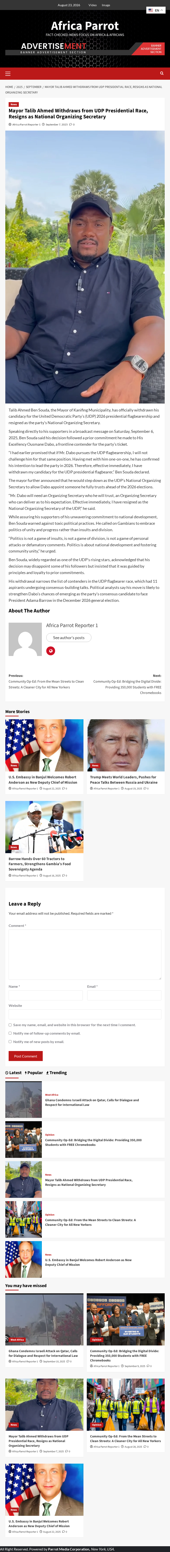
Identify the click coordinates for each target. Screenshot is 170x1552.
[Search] (162, 74)
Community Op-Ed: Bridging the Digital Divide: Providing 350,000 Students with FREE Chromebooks (93, 1142)
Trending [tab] (58, 1073)
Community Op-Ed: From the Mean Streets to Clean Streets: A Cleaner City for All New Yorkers (90, 1222)
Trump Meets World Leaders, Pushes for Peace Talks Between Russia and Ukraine (124, 780)
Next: (127, 684)
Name (14, 986)
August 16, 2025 (52, 876)
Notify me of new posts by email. (38, 1041)
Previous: (46, 681)
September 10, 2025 (54, 1361)
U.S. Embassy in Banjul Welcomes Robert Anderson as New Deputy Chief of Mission (43, 780)
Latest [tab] (15, 1073)
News (14, 104)
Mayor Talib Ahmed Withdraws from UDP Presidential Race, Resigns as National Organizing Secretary (89, 1182)
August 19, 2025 (133, 789)
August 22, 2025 (52, 789)
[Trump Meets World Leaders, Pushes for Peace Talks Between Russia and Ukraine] (126, 745)
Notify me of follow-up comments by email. (47, 1033)
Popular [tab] (35, 1073)
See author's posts (69, 637)
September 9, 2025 (135, 1366)
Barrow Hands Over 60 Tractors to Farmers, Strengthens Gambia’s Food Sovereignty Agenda (40, 864)
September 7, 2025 (57, 124)
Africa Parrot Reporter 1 (26, 124)
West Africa (51, 1095)
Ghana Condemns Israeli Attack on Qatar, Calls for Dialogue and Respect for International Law (43, 1353)
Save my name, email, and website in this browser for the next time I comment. (74, 1025)
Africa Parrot (85, 26)
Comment (17, 925)
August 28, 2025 (133, 1447)
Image (106, 5)
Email (92, 986)
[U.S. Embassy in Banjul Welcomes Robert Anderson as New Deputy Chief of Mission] (44, 745)
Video (93, 5)
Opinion (49, 1135)
